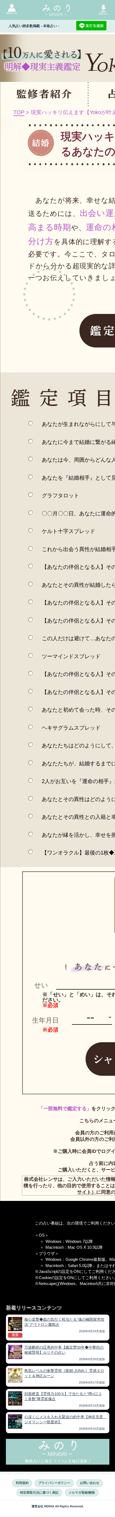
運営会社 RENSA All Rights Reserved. (58, 1506)
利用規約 (22, 1483)
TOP (18, 112)
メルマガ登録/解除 (81, 1492)
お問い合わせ (89, 1483)
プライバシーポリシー (54, 1483)
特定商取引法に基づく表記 (39, 1492)
